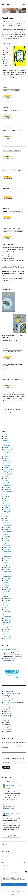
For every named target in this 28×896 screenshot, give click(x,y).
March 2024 (6, 462)
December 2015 (7, 636)
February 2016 (7, 633)
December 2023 (7, 467)
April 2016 (6, 629)
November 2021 (7, 509)
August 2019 (6, 558)
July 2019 (5, 560)
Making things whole (8, 718)
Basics (5, 695)
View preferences (14, 891)
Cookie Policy (14, 894)
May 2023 (5, 480)
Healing (5, 709)
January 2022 (6, 505)
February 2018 (7, 589)
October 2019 (6, 554)
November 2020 (7, 531)
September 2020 (7, 534)
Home (3, 862)
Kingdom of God (7, 713)
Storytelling (6, 728)
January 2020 (6, 549)
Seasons (5, 726)
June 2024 (6, 456)
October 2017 (6, 596)
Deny (14, 888)
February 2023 (7, 485)
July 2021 (5, 516)
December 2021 (7, 507)
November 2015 (7, 638)
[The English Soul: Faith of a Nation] (4, 808)
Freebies (5, 704)
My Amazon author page (9, 658)
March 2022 (6, 502)
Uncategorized (7, 729)
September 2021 (7, 513)
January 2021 (6, 527)
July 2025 (5, 434)
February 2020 (7, 547)
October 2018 (6, 574)
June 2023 (6, 478)
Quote (5, 722)
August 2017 (6, 600)
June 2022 (6, 496)
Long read (6, 715)
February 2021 (7, 525)
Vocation (5, 731)
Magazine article (7, 717)
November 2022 (7, 491)
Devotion (5, 700)
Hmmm (5, 711)
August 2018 (6, 578)
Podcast (5, 720)
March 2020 (6, 545)
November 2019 (7, 553)
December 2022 (7, 489)
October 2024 (6, 451)
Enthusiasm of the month (10, 649)
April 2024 (6, 460)
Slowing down (6, 865)
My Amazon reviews (8, 660)
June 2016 (6, 625)
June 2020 (6, 540)
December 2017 (7, 593)
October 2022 (6, 493)
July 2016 (5, 624)
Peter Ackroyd (8, 809)
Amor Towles (8, 816)
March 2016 (6, 631)
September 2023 (7, 473)
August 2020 (6, 536)
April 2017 (6, 607)
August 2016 (6, 622)
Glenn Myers (7, 5)
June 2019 (6, 562)
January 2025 (6, 445)
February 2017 (7, 611)
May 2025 (6, 438)
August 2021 (6, 514)
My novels (4, 868)
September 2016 (7, 620)
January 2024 (6, 465)
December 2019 (7, 551)
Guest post (6, 708)
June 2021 (5, 518)
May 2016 (5, 627)
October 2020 (6, 533)
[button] (26, 872)
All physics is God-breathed (10, 693)
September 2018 (7, 576)
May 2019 (5, 564)
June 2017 (5, 604)
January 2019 (6, 569)
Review (5, 724)
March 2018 (6, 587)
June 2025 (6, 436)
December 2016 (7, 615)
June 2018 (5, 582)
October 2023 (6, 471)
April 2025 (6, 440)
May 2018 (5, 584)
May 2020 (6, 542)
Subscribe (6, 767)
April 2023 (6, 482)
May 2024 (6, 458)
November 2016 (7, 616)
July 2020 (5, 538)
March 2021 (6, 524)
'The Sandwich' (7, 691)
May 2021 (5, 520)
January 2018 (6, 591)
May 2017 (5, 605)
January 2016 (6, 635)
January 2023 (6, 487)
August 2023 (6, 474)
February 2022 (7, 504)
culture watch (6, 698)
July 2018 (5, 580)
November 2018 (7, 573)
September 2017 (7, 598)
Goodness (6, 706)
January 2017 (6, 613)
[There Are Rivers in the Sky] (4, 786)
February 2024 (7, 463)
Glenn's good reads (8, 654)
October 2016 (6, 618)
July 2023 (5, 476)
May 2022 (6, 498)
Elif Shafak (8, 788)
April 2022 (6, 500)
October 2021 (6, 511)
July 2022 (5, 494)
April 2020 (6, 544)
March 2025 (6, 442)
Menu (23, 4)
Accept (14, 884)
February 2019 (7, 567)
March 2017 (6, 609)
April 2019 (6, 565)
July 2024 (5, 454)
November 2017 (7, 594)
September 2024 (7, 453)
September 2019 (7, 556)
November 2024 (7, 449)
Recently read (12, 781)
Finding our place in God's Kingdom (12, 702)
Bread (4, 697)
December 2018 (7, 571)
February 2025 (7, 443)
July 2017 (5, 602)
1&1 (8, 844)
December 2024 (7, 447)
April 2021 (6, 522)
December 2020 (7, 529)
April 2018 (6, 585)
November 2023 (7, 469)
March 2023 (6, 483)
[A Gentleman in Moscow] (4, 814)
